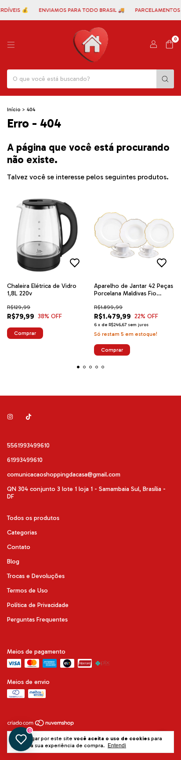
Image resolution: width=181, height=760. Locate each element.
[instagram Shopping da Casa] (10, 417)
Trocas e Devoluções (36, 576)
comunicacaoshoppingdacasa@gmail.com (63, 474)
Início (14, 109)
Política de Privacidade (38, 605)
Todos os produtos (33, 518)
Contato (18, 547)
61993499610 (25, 460)
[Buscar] (165, 78)
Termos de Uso (27, 590)
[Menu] (11, 45)
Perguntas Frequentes (37, 619)
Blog (13, 561)
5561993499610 (28, 445)
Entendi (117, 745)
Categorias (22, 532)
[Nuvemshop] (41, 725)
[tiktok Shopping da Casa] (28, 417)
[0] (169, 45)
